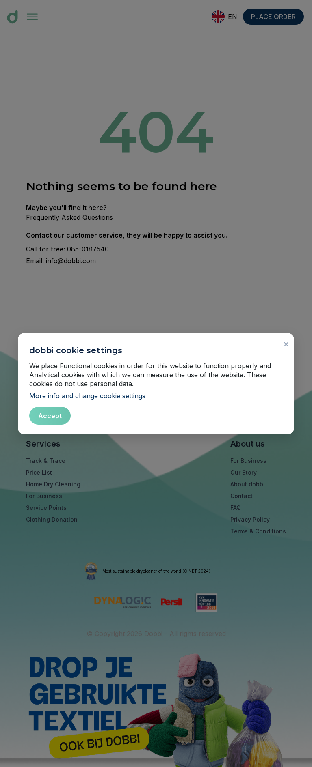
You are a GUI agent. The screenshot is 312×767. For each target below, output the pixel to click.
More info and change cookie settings (87, 396)
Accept (50, 416)
